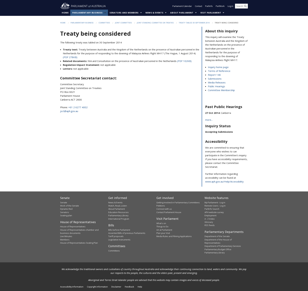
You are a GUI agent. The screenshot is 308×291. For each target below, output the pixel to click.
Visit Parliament (210, 12)
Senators (64, 212)
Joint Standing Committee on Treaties (155, 22)
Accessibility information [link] (71, 286)
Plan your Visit (163, 233)
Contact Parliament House (168, 212)
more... (209, 119)
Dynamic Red (66, 208)
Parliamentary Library (118, 215)
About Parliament (181, 12)
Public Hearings (216, 86)
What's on (161, 223)
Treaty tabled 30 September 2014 (194, 22)
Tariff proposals (116, 236)
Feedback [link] (129, 286)
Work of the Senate (69, 205)
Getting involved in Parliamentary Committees (178, 202)
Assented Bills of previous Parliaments (126, 233)
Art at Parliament (164, 229)
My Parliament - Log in (215, 202)
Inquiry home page (218, 67)
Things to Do (162, 226)
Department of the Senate (217, 236)
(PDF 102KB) (184, 61)
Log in (230, 6)
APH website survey (214, 212)
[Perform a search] (245, 6)
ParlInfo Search (212, 208)
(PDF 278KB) (70, 57)
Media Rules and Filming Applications (174, 236)
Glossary (209, 222)
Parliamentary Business (87, 12)
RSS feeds (210, 225)
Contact (198, 6)
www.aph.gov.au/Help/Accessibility (224, 181)
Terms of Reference (219, 71)
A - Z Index (210, 218)
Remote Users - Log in (215, 205)
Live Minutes (66, 236)
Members (64, 239)
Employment (210, 215)
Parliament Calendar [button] (182, 6)
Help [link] (140, 286)
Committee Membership (221, 90)
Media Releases (217, 82)
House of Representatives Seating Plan (79, 242)
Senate (63, 202)
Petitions (160, 205)
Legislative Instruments (119, 239)
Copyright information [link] (97, 286)
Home (65, 12)
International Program (118, 218)
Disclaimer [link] (116, 286)
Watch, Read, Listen (117, 205)
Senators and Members (124, 12)
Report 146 (214, 74)
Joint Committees (123, 22)
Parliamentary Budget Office (218, 249)
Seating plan (66, 215)
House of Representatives (73, 226)
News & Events (154, 12)
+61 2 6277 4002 (78, 107)
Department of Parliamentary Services (223, 246)
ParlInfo (209, 6)
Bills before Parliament (119, 229)
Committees (104, 22)
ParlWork (220, 6)
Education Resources (118, 212)
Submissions (215, 78)
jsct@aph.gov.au (69, 111)
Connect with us (164, 208)
